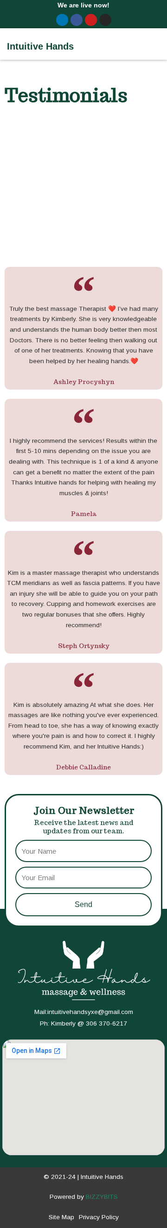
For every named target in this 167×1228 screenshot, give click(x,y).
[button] (153, 44)
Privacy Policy (99, 1217)
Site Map (61, 1217)
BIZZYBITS (102, 1196)
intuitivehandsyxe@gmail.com (90, 1011)
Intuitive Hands (40, 46)
